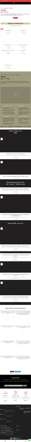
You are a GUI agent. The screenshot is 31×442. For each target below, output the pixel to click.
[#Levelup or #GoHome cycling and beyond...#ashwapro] (8, 332)
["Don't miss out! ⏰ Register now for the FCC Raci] (23, 348)
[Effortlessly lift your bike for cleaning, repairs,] (8, 363)
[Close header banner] (30, 1)
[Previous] (1, 12)
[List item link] (8, 416)
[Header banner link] (14, 1)
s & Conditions (19, 429)
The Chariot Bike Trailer (23, 30)
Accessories (8, 31)
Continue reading (15, 278)
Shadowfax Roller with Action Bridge (23, 44)
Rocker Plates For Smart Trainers (8, 44)
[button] (15, 95)
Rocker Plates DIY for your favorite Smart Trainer (15, 153)
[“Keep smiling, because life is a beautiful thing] (23, 317)
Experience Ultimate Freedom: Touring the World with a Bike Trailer (15, 189)
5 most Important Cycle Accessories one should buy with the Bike (15, 296)
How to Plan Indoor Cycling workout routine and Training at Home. (15, 176)
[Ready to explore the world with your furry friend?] (8, 317)
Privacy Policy (17, 430)
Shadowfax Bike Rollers (23, 50)
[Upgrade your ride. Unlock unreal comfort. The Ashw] (23, 363)
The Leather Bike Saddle (8, 30)
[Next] (30, 12)
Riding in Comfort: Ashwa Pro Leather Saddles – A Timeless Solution (15, 246)
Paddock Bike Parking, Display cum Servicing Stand (7, 50)
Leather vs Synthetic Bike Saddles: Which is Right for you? (27, 412)
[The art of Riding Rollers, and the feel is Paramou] (8, 348)
